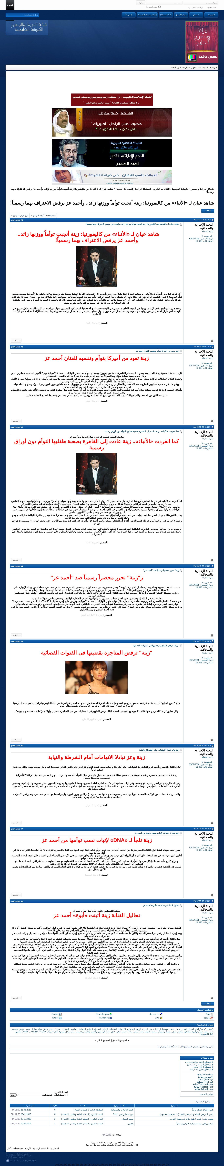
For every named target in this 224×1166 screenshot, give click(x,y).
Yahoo (207, 1018)
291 (61, 1165)
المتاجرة (131, 1029)
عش (113, 1031)
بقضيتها (187, 1031)
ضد (56, 1031)
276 (118, 1165)
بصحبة (15, 1029)
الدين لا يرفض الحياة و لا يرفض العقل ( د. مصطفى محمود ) (186, 1114)
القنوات (65, 1029)
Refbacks (205, 1089)
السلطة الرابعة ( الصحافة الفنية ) (133, 188)
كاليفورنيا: (204, 1034)
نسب (73, 1031)
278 (110, 1165)
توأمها (195, 1031)
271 (139, 1165)
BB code (207, 1074)
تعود (211, 1031)
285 (81, 1165)
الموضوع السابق (119, 1040)
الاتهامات (122, 1029)
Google (54, 1014)
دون (174, 1031)
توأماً (201, 1031)
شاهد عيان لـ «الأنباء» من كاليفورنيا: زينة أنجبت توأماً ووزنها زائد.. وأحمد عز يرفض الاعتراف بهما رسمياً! (112, 202)
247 (159, 1165)
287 (73, 1165)
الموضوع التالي (104, 1040)
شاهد (147, 1031)
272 (135, 1165)
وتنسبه (80, 1031)
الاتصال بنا (54, 1148)
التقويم (194, 67)
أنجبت (145, 1029)
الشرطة (97, 1029)
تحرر (28, 1029)
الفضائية (82, 1029)
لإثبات (155, 1029)
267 (155, 1165)
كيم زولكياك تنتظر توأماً (202, 1110)
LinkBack (52, 216)
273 (130, 1165)
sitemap (18, 1148)
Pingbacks (205, 1087)
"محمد (210, 1029)
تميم (51, 1029)
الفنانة (90, 1029)
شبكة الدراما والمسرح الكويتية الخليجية (193, 188)
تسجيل (196, 15)
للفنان (184, 1029)
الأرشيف (27, 1148)
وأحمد (94, 1031)
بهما (206, 1031)
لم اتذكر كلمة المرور (195, 7)
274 (126, 1165)
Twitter (55, 1018)
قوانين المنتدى (206, 1094)
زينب (136, 1031)
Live (157, 1018)
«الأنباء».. (34, 1031)
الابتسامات (208, 1077)
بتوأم (40, 1029)
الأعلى (9, 1148)
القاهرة (74, 1029)
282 (94, 1165)
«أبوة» (51, 1031)
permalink (15, 220)
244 (163, 1165)
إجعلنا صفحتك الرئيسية (147, 15)
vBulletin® (19, 1154)
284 (85, 1165)
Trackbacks (204, 1084)
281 (98, 1165)
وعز (67, 1031)
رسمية (154, 1031)
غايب (124, 1031)
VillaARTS (33, 1161)
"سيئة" (203, 1029)
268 (151, 1165)
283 (90, 1165)
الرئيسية (211, 15)
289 (69, 1165)
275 (122, 1165)
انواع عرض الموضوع (20, 215)
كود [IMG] (208, 1079)
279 (106, 1165)
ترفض (21, 1029)
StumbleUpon (102, 1014)
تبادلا (46, 1029)
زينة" (130, 1031)
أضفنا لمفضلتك (166, 15)
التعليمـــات (203, 67)
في (103, 1031)
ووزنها (61, 1031)
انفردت (58, 1029)
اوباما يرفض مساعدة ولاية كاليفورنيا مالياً (194, 1123)
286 (77, 1165)
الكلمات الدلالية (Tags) (205, 1025)
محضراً (165, 1029)
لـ (160, 1029)
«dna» (25, 1031)
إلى (99, 1031)
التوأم (105, 1029)
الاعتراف (113, 1029)
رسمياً (169, 1031)
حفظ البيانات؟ (152, 7)
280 (102, 1165)
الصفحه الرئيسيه (40, 1148)
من (150, 1029)
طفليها (18, 1031)
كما (211, 1034)
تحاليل (34, 1029)
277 (114, 1165)
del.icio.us (154, 1014)
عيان (119, 1031)
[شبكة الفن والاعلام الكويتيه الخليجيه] (112, 135)
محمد (172, 1029)
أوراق (138, 1029)
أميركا (191, 1029)
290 (65, 1165)
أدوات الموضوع (38, 215)
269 (147, 1165)
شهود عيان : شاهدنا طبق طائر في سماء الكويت (191, 1119)
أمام (197, 1029)
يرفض (180, 1031)
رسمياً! (162, 1031)
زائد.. (141, 1031)
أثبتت (178, 1029)
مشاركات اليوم (183, 67)
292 (57, 1165)
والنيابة (87, 1031)
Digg (208, 1014)
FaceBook (104, 1018)
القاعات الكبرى (161, 188)
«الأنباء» (42, 1031)
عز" (108, 1031)
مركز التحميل (181, 15)
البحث (173, 67)
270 (143, 1165)
